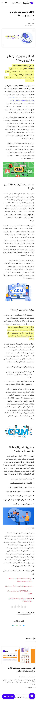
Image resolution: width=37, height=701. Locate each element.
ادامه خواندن (31, 687)
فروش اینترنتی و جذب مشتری (25, 613)
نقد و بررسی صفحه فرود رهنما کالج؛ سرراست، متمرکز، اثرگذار (21, 670)
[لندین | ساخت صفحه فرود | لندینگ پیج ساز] (22, 2)
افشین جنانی (30, 24)
